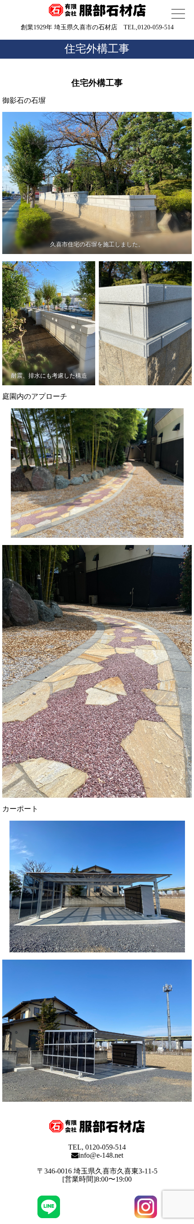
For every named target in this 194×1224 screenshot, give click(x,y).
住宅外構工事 (97, 49)
